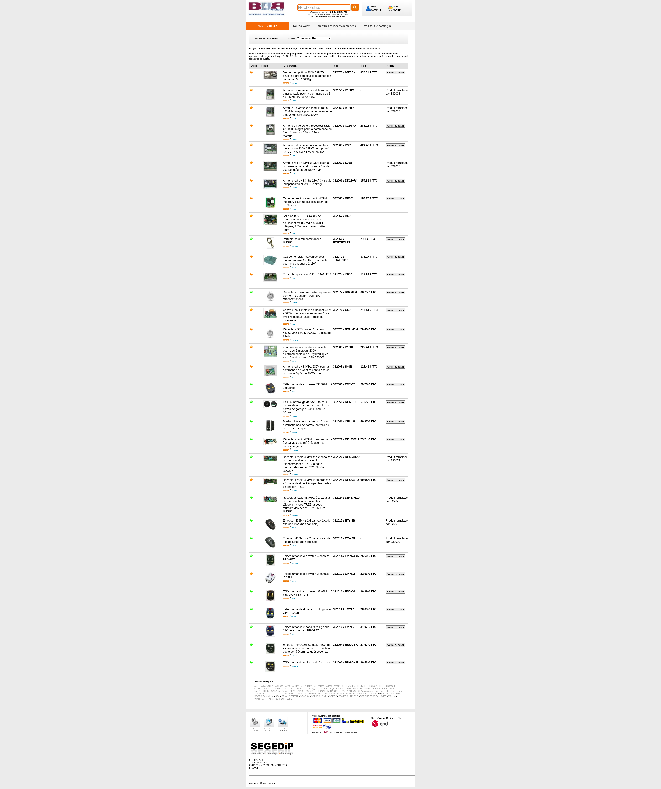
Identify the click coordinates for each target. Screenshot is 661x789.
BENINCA (372, 686)
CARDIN (267, 688)
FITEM (266, 691)
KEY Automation (365, 691)
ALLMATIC (297, 686)
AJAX (287, 686)
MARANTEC (276, 694)
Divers (367, 688)
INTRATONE (333, 691)
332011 (395, 524)
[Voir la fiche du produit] (270, 78)
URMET (382, 696)
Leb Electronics (394, 691)
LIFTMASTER (262, 694)
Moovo (312, 694)
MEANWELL (290, 694)
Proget (381, 694)
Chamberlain (301, 688)
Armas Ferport (332, 686)
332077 (395, 460)
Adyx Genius (267, 686)
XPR (264, 699)
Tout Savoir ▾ (301, 26)
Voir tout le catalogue (378, 26)
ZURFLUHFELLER (284, 699)
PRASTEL (361, 694)
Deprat (323, 688)
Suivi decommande (283, 729)
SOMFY (333, 696)
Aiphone (279, 686)
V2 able (392, 696)
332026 (395, 501)
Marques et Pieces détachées (337, 26)
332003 (395, 93)
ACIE (256, 686)
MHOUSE (302, 694)
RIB (398, 694)
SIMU (324, 696)
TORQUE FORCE (368, 696)
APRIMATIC (310, 686)
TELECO (354, 696)
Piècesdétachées (255, 729)
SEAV (284, 696)
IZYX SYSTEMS (348, 691)
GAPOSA (275, 691)
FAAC (392, 688)
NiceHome (330, 694)
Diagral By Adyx (336, 688)
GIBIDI (300, 691)
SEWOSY (304, 696)
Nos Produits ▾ (267, 25)
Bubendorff (390, 686)
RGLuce (390, 694)
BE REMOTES (348, 686)
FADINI (257, 691)
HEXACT (321, 691)
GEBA (292, 691)
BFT (381, 686)
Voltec (257, 699)
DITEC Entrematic (354, 688)
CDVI (290, 688)
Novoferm (350, 694)
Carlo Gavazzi (279, 688)
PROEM (372, 694)
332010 (395, 541)
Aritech (321, 686)
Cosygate (313, 688)
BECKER (361, 686)
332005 (395, 166)
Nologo (340, 694)
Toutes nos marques (260, 38)
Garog (285, 691)
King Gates (380, 691)
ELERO (376, 688)
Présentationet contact (268, 729)
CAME (257, 688)
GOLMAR (310, 691)
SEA (277, 696)
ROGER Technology (263, 696)
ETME (384, 688)
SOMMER (343, 696)
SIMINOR (315, 696)
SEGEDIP (293, 696)
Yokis (271, 699)
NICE (320, 694)
